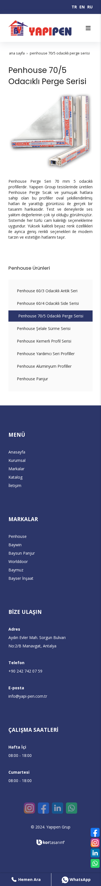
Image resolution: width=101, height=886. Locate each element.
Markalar (16, 468)
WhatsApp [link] (79, 879)
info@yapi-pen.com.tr (27, 696)
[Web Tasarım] (50, 842)
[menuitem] (50, 290)
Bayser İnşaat (20, 578)
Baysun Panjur (21, 553)
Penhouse (17, 536)
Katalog (15, 477)
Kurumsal (17, 460)
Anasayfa (16, 452)
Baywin (15, 544)
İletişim (14, 485)
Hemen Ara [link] (29, 879)
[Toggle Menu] (88, 28)
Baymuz (15, 570)
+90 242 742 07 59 (25, 671)
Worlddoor (18, 561)
